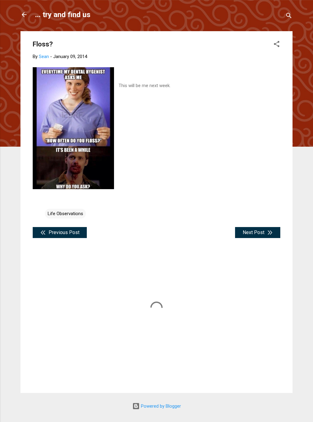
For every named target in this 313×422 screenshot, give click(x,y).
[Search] (289, 16)
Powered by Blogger (160, 406)
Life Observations (65, 213)
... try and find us (62, 14)
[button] (276, 45)
